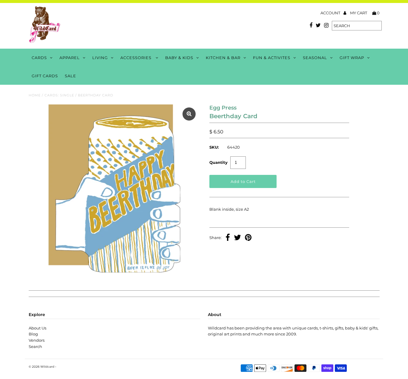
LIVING (100, 57)
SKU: (214, 147)
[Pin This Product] (248, 238)
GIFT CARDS (45, 75)
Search (35, 346)
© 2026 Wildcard (41, 367)
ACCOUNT (330, 12)
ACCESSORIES (136, 57)
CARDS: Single (59, 95)
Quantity (218, 162)
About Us (37, 328)
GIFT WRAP (352, 57)
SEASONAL (315, 57)
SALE (70, 75)
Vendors (37, 340)
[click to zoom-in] (189, 114)
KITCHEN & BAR (223, 57)
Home (35, 95)
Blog (33, 334)
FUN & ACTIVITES (271, 57)
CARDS (39, 57)
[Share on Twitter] (237, 238)
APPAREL (69, 57)
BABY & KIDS (179, 57)
